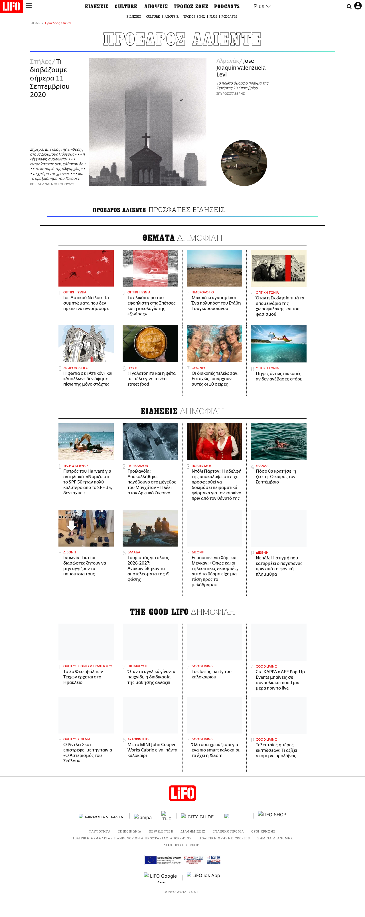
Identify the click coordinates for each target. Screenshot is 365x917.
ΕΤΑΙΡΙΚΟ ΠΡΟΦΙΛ (228, 831)
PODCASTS (227, 6)
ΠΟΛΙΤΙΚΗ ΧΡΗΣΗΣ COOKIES (224, 838)
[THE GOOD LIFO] (167, 815)
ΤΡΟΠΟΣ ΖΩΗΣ (191, 6)
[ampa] (143, 816)
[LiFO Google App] (161, 877)
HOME (35, 23)
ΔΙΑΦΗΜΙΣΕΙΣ (193, 831)
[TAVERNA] (237, 816)
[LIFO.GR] (11, 7)
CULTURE (126, 6)
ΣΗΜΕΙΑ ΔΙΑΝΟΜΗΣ (275, 838)
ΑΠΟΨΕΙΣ (156, 6)
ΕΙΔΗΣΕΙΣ (97, 6)
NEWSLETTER (161, 831)
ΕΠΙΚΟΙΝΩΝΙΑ (130, 831)
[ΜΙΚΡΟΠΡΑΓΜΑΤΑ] (102, 816)
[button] (28, 6)
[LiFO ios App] (204, 877)
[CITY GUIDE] (198, 815)
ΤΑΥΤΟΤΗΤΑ (100, 831)
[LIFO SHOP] (272, 815)
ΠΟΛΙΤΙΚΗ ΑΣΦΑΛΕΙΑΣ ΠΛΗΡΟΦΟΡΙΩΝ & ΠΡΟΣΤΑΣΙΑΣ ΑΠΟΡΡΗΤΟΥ (132, 838)
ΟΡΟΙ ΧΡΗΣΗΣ (263, 831)
